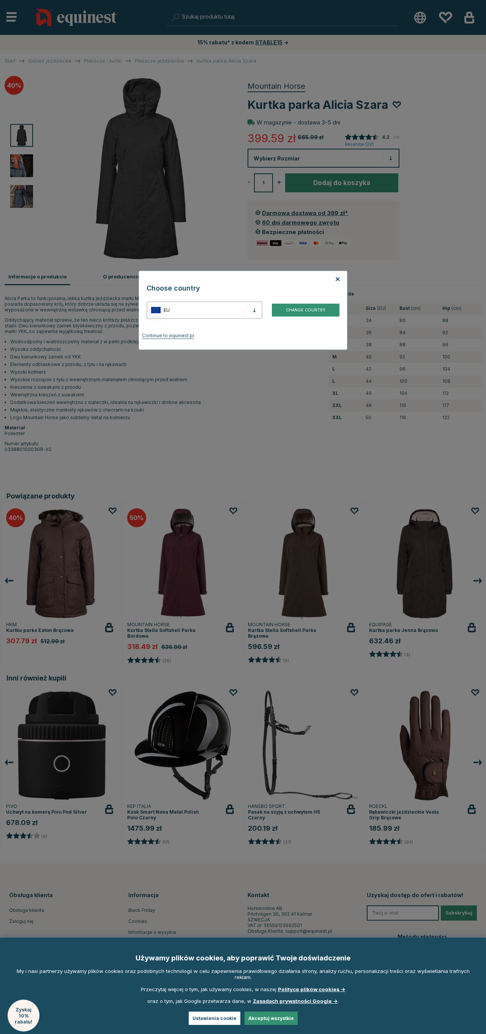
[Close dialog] (426, 429)
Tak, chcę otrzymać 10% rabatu (338, 541)
